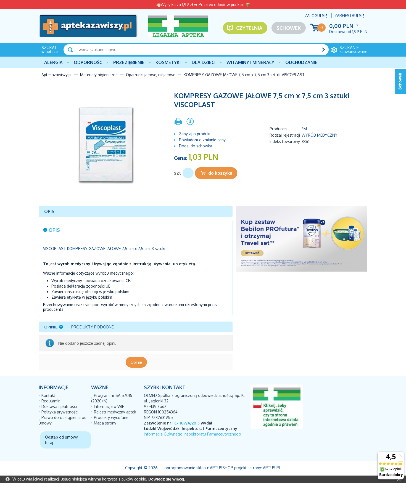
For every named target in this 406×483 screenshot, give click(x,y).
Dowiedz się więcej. (166, 479)
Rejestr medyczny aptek (115, 412)
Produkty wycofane (111, 417)
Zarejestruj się (349, 15)
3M (304, 128)
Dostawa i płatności (59, 406)
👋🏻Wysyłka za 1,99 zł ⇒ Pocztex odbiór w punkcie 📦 (203, 4)
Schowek (288, 28)
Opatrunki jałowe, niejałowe (150, 74)
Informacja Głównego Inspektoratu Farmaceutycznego (192, 434)
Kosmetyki (168, 62)
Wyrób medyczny (320, 135)
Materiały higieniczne (99, 74)
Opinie (136, 362)
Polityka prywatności (59, 412)
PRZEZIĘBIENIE (128, 62)
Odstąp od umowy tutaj (61, 440)
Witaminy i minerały (250, 62)
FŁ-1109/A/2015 (186, 423)
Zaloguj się (316, 15)
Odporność (88, 62)
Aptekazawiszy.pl (56, 74)
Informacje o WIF (109, 406)
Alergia (53, 62)
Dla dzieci (203, 62)
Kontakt (48, 395)
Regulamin (50, 401)
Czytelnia (249, 28)
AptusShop (221, 467)
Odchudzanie (301, 62)
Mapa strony (105, 423)
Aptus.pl (272, 467)
